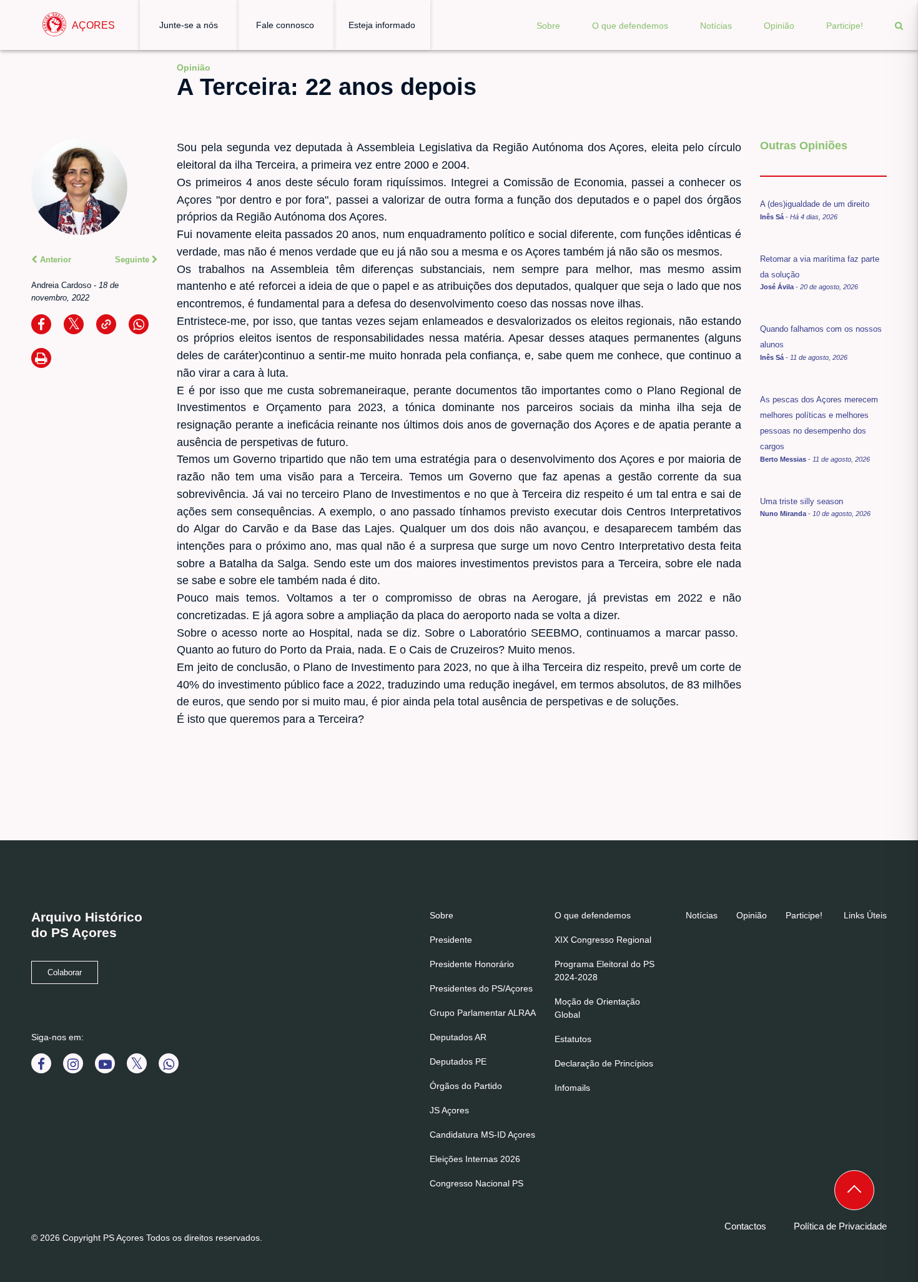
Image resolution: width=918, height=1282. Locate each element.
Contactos (745, 1226)
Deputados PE (458, 1061)
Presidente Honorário (472, 964)
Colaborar (64, 972)
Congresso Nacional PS (476, 1183)
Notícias (716, 26)
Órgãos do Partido (466, 1086)
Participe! (844, 26)
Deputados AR (458, 1037)
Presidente (451, 940)
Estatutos (573, 1039)
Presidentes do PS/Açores (481, 988)
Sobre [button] (548, 26)
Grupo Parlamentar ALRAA (483, 1013)
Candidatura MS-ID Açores (482, 1135)
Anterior (54, 259)
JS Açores (449, 1110)
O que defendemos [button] (630, 26)
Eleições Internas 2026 (475, 1159)
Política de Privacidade (840, 1226)
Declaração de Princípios (604, 1063)
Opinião (779, 26)
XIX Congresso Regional (603, 940)
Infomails (572, 1088)
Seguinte (133, 259)
